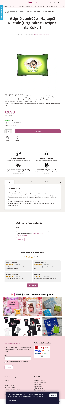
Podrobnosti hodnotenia (41, 35)
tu (42, 396)
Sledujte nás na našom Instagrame (35, 294)
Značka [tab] (46, 182)
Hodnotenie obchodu (32, 252)
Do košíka (38, 131)
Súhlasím (53, 395)
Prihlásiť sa (20, 239)
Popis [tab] (9, 182)
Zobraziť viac (32, 285)
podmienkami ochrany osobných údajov (17, 362)
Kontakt (7, 380)
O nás (6, 383)
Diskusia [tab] (33, 182)
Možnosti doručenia (10, 124)
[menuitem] (9, 6)
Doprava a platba (10, 385)
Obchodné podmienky (11, 387)
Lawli (32, 32)
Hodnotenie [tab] (21, 182)
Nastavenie (12, 400)
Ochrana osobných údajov (12, 390)
